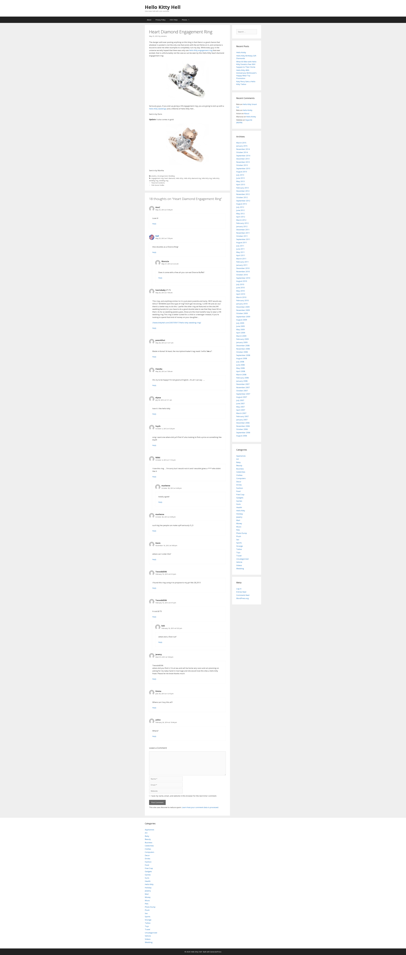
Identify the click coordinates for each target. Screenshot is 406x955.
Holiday (239, 514)
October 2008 (242, 352)
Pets (238, 530)
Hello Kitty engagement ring (200, 50)
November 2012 (243, 194)
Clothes (239, 475)
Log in (238, 588)
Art (237, 459)
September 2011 (243, 239)
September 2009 (243, 316)
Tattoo (239, 549)
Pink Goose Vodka (157, 185)
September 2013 (243, 168)
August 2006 (241, 435)
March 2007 (241, 413)
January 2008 (242, 381)
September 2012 (243, 200)
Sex (237, 539)
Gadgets (239, 497)
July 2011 (240, 246)
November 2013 (243, 162)
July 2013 (240, 175)
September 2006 (243, 432)
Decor (238, 481)
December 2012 (243, 191)
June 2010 (240, 287)
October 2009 (242, 313)
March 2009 (241, 336)
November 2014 (243, 149)
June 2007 (240, 403)
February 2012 (242, 223)
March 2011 (241, 258)
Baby (238, 462)
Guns (238, 504)
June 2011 (240, 249)
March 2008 (241, 374)
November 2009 (243, 310)
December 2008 (243, 345)
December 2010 (243, 268)
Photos (184, 20)
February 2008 (242, 378)
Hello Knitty (241, 52)
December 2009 (243, 307)
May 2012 (240, 213)
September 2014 (243, 155)
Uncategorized (162, 176)
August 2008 (241, 358)
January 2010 (242, 303)
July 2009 (240, 323)
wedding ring (163, 181)
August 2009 (241, 320)
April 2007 (240, 410)
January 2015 (242, 146)
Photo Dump (241, 533)
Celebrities (240, 472)
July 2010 (240, 284)
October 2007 (242, 390)
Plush (238, 536)
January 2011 (242, 265)
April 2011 (240, 255)
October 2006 (242, 429)
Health (239, 507)
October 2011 (242, 236)
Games (239, 501)
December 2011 (243, 229)
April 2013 (240, 184)
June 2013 (240, 178)
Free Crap (240, 494)
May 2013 (240, 181)
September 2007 (243, 394)
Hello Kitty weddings (157, 108)
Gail (157, 236)
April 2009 (240, 332)
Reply (154, 224)
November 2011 (243, 233)
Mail (238, 520)
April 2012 (240, 216)
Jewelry (153, 176)
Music (238, 526)
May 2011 (240, 252)
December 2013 (243, 159)
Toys (238, 552)
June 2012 (240, 210)
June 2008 (240, 365)
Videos (239, 565)
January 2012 (242, 226)
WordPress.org (242, 598)
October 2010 (242, 274)
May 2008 (240, 368)
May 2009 (240, 329)
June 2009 (240, 326)
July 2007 (240, 400)
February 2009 (242, 339)
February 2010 (242, 300)
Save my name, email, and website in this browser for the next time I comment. (184, 796)
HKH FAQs (174, 20)
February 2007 (242, 416)
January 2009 (242, 342)
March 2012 (241, 220)
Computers (241, 478)
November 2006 (243, 426)
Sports (239, 543)
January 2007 (242, 419)
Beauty (239, 465)
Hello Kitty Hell (162, 7)
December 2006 (243, 423)
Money (239, 523)
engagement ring (157, 178)
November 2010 (243, 271)
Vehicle (239, 562)
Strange (239, 546)
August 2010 (241, 281)
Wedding (171, 176)
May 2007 (240, 407)
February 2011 (242, 262)
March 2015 (241, 142)
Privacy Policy (160, 20)
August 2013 (241, 171)
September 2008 (243, 355)
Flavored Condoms (158, 183)
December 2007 (243, 384)
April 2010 (240, 294)
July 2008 (240, 361)
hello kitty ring (207, 178)
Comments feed (242, 595)
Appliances (241, 456)
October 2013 (242, 165)
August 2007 (241, 397)
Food (238, 491)
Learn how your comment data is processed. (200, 807)
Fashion (239, 488)
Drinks (239, 485)
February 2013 (242, 188)
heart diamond (169, 178)
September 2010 (243, 278)
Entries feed (241, 592)
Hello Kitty (179, 178)
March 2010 (241, 297)
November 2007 (243, 387)
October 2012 (242, 197)
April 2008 (240, 371)
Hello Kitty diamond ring (192, 178)
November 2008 (243, 349)
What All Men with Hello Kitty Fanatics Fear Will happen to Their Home (246, 64)
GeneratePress (215, 952)
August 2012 (241, 204)
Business (240, 469)
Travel (239, 555)
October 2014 (242, 152)
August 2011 (241, 242)
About (149, 20)
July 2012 (240, 207)
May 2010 (240, 291)
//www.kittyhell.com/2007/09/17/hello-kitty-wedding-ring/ (176, 322)
